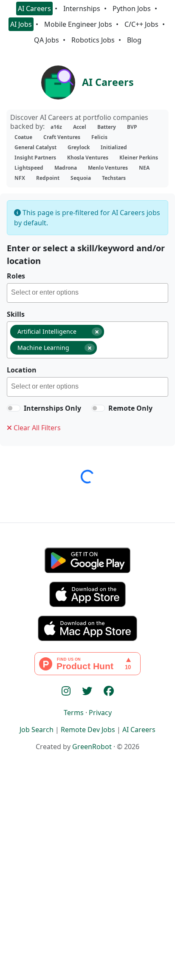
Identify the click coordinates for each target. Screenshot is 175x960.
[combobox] (87, 293)
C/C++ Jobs (141, 24)
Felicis (99, 137)
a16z (56, 127)
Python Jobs (132, 8)
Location (22, 370)
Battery (106, 127)
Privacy (100, 712)
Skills (16, 314)
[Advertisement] (87, 869)
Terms (74, 712)
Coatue (23, 137)
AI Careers (34, 8)
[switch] (13, 408)
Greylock (79, 147)
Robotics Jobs (93, 40)
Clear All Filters (36, 427)
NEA (144, 167)
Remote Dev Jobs (88, 729)
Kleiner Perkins (138, 157)
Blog (134, 40)
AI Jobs (21, 24)
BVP (132, 127)
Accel (79, 127)
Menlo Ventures (108, 167)
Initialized (114, 147)
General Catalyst (35, 147)
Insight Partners (35, 157)
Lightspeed (28, 167)
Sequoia (81, 178)
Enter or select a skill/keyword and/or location (86, 254)
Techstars (114, 178)
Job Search (37, 729)
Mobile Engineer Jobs (78, 24)
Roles (16, 276)
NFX (19, 178)
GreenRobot (92, 746)
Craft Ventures (61, 137)
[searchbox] (89, 293)
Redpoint (47, 178)
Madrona (65, 167)
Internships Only (52, 408)
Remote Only (130, 408)
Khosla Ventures (87, 157)
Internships (81, 8)
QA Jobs (46, 40)
